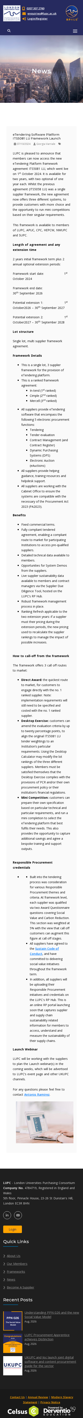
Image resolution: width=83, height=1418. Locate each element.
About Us (13, 1256)
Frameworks (16, 1271)
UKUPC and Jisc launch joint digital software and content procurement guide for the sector (50, 1361)
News (11, 1279)
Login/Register (37, 18)
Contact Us (17, 1397)
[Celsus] (23, 1411)
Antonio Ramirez (37, 1094)
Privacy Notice (50, 1402)
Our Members (17, 1263)
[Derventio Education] (60, 1411)
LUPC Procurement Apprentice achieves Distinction (47, 1337)
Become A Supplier (20, 1287)
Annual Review (38, 1397)
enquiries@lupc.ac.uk (41, 13)
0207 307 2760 (35, 8)
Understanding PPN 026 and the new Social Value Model (51, 1314)
